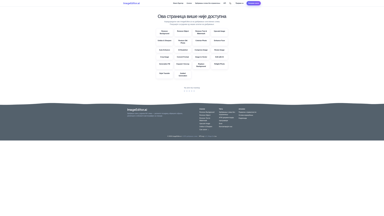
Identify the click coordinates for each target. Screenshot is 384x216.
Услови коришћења (246, 115)
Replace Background (201, 65)
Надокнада (243, 118)
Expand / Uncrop (182, 64)
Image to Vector (201, 57)
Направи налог (253, 3)
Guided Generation (183, 74)
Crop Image (164, 57)
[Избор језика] (230, 3)
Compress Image (201, 50)
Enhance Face (219, 40)
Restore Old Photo (182, 42)
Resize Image (219, 50)
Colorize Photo (201, 40)
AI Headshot (183, 50)
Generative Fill (164, 64)
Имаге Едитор (178, 3)
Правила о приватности (247, 112)
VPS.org (201, 136)
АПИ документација (226, 117)
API (224, 3)
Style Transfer (164, 73)
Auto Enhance (164, 50)
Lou (215, 136)
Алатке (189, 3)
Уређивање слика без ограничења (207, 3)
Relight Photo (219, 64)
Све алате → (204, 129)
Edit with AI (219, 57)
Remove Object (183, 31)
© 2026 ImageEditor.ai (174, 136)
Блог (220, 123)
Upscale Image (219, 31)
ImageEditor (131, 3)
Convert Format (183, 57)
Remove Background (164, 32)
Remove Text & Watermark (201, 32)
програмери (223, 120)
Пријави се (240, 3)
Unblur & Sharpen (164, 40)
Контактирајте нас (225, 126)
